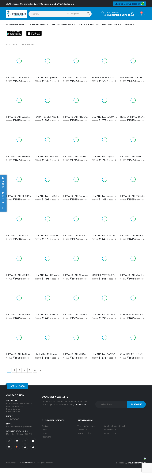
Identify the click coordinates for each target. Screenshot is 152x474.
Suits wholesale (38, 24)
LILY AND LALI (28, 44)
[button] (142, 14)
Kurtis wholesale (88, 24)
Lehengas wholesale (62, 24)
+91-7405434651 (13, 419)
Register (45, 426)
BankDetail (3, 193)
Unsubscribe (80, 404)
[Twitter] (17, 441)
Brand (15, 44)
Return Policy (110, 433)
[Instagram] (9, 441)
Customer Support (118, 15)
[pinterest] (9, 447)
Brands (128, 24)
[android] (25, 447)
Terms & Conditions (86, 426)
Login (44, 429)
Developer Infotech (137, 462)
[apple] (33, 447)
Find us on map (13, 411)
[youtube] (33, 441)
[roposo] (17, 447)
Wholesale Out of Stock (114, 426)
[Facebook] (25, 441)
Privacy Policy (110, 429)
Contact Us (82, 429)
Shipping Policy (84, 433)
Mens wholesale (110, 24)
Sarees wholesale (15, 24)
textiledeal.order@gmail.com (19, 426)
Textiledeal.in (29, 462)
